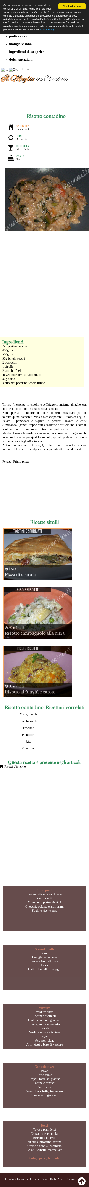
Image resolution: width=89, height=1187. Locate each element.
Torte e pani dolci (44, 1129)
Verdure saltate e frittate (44, 1032)
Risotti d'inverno (15, 766)
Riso (28, 741)
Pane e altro (44, 1087)
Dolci (44, 1125)
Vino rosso (28, 748)
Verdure (44, 1008)
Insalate (44, 1028)
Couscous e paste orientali (44, 902)
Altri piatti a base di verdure (44, 1044)
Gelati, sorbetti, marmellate (44, 1150)
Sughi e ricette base (44, 910)
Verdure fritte (44, 1012)
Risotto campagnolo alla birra (35, 633)
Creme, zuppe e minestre (44, 1024)
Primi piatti (44, 890)
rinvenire (61, 433)
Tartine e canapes (44, 1083)
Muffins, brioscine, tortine (44, 1142)
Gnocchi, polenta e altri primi (44, 906)
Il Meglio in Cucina (14, 1179)
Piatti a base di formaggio (44, 969)
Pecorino (28, 728)
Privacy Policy (40, 1179)
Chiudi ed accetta (72, 6)
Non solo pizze (44, 1066)
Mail (28, 1179)
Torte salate (44, 1075)
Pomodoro (28, 735)
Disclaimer (71, 1179)
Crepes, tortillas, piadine (44, 1079)
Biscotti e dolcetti (44, 1137)
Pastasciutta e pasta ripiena (44, 894)
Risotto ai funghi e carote (30, 691)
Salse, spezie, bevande (44, 1158)
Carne (44, 953)
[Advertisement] (44, 280)
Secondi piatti (44, 949)
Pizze (44, 1071)
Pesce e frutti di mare (44, 961)
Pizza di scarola (20, 574)
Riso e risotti (44, 898)
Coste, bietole (28, 714)
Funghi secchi (28, 721)
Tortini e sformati (44, 1016)
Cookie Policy (47, 29)
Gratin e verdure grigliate (44, 1020)
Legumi (44, 1036)
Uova (44, 965)
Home (24, 69)
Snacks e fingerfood (44, 1095)
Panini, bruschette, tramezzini (44, 1091)
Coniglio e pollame (44, 957)
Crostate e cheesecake (44, 1133)
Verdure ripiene (44, 1040)
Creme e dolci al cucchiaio (44, 1146)
